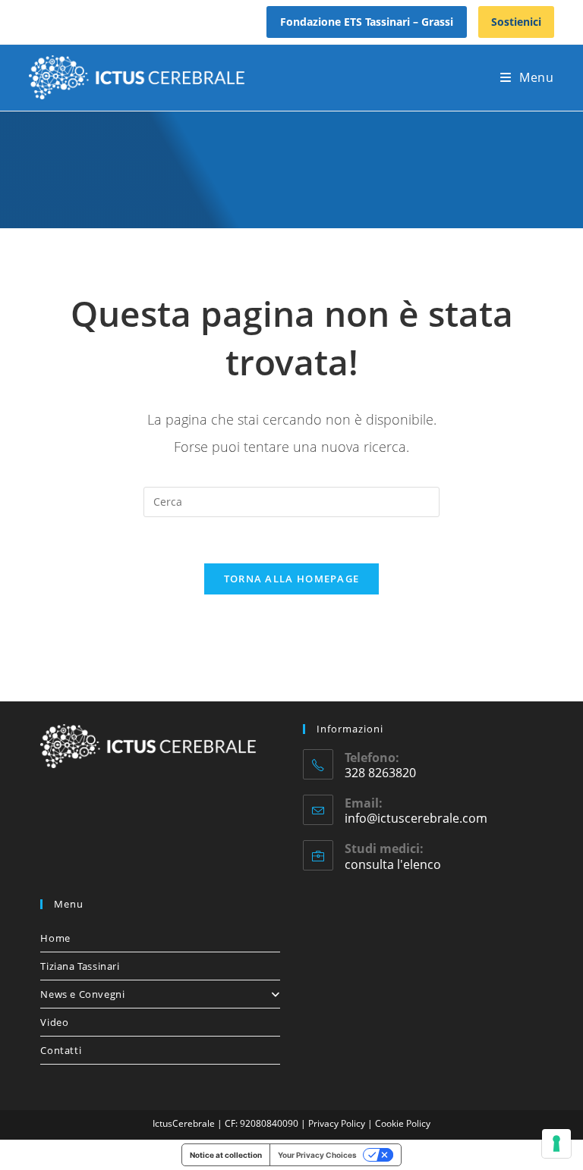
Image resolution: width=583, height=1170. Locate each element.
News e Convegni (82, 994)
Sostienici (516, 21)
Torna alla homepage (292, 578)
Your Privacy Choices (317, 1154)
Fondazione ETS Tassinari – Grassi (366, 21)
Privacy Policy (337, 1123)
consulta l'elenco (393, 864)
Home (55, 938)
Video (54, 1022)
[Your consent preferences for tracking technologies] (556, 1143)
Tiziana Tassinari (79, 966)
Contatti (60, 1050)
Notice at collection (226, 1154)
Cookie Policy (402, 1123)
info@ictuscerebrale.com (416, 818)
